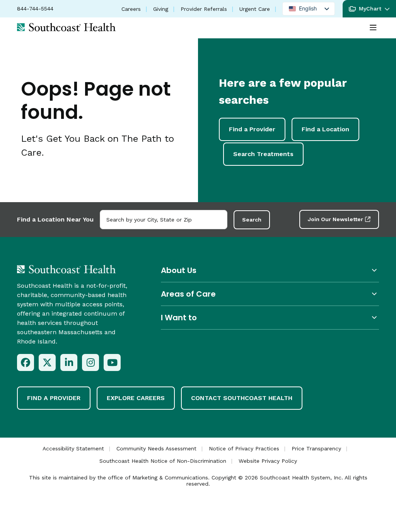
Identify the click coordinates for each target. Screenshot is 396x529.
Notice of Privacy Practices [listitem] (244, 448)
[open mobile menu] (373, 28)
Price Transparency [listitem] (316, 448)
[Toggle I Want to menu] (270, 317)
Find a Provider (252, 129)
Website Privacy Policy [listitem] (268, 461)
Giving (160, 9)
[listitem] (25, 362)
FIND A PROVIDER (53, 398)
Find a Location (325, 129)
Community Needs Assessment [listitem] (156, 448)
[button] (369, 8)
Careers (131, 9)
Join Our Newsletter (335, 219)
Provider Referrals (204, 9)
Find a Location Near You (55, 219)
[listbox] (308, 8)
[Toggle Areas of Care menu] (270, 294)
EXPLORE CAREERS (136, 398)
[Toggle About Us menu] (270, 270)
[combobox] (163, 219)
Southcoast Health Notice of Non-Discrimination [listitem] (162, 461)
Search (251, 219)
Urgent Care (254, 9)
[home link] (66, 269)
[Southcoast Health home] (66, 27)
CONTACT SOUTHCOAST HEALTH (241, 398)
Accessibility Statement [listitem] (73, 448)
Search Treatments (263, 154)
